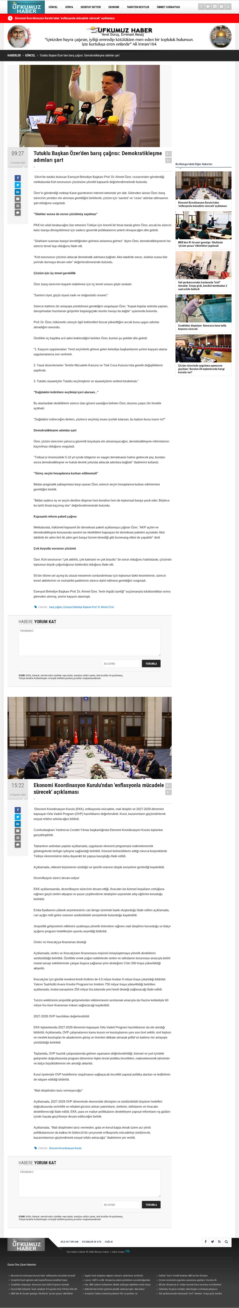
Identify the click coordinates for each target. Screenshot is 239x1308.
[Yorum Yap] (18, 213)
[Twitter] (18, 185)
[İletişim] (221, 6)
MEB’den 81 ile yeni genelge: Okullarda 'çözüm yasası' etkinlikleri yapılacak (40, 1294)
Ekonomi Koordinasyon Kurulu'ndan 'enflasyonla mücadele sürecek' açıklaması (41, 1276)
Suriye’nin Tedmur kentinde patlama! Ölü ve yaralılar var (111, 1293)
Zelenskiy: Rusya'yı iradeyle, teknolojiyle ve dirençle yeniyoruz (188, 1289)
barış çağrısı (55, 607)
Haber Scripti (118, 1251)
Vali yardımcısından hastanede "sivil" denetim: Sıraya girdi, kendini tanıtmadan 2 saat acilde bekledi (188, 1294)
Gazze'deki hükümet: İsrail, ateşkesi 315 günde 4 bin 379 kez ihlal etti (44, 1289)
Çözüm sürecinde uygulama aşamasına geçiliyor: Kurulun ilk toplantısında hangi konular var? (186, 1280)
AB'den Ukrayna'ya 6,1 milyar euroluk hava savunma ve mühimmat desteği (188, 1285)
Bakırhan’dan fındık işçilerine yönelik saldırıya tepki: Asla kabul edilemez (113, 1289)
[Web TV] (208, 6)
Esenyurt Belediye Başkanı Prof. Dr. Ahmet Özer (88, 607)
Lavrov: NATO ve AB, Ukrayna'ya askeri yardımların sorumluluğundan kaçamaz (115, 1280)
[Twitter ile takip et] (212, 1241)
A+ (168, 154)
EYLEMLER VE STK (91, 1241)
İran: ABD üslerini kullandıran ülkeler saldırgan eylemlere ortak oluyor (118, 1284)
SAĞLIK (109, 1241)
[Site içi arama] (228, 6)
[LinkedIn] (18, 192)
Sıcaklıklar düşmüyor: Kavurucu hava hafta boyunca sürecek (40, 1284)
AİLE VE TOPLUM (69, 1241)
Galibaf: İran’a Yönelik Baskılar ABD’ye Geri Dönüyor (183, 1275)
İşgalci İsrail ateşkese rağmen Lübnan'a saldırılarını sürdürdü (114, 1275)
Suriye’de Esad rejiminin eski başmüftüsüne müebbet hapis (39, 1280)
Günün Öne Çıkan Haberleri (21, 1264)
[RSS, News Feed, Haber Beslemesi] (219, 1241)
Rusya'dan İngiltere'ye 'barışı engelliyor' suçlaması (47, 19)
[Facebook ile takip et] (205, 1241)
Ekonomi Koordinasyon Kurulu (65, 1148)
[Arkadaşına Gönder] (18, 199)
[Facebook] (18, 178)
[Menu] (201, 6)
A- (168, 160)
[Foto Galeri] (215, 6)
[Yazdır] (18, 206)
